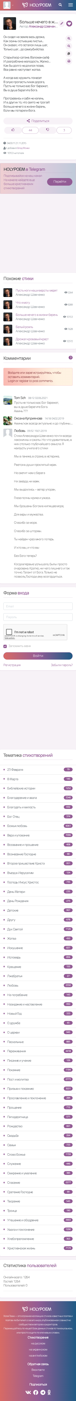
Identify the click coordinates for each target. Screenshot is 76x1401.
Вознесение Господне (38, 854)
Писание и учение (38, 1060)
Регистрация (11, 665)
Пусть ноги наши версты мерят (36, 290)
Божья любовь (39, 826)
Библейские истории (39, 788)
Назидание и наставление (38, 1004)
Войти (38, 656)
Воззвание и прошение (38, 845)
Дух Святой (39, 929)
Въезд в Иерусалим (38, 873)
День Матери (38, 892)
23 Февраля (38, 770)
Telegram (38, 1376)
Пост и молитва (39, 1079)
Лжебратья (38, 976)
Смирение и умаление (38, 1173)
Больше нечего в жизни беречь (37, 315)
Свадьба (38, 1136)
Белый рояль (24, 327)
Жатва (38, 938)
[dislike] (48, 130)
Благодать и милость (38, 807)
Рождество (38, 1126)
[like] (13, 130)
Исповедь (38, 957)
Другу (38, 920)
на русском (38, 1343)
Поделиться (40, 121)
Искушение (38, 948)
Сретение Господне (38, 1192)
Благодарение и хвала (39, 798)
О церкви (38, 1032)
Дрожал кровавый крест (32, 339)
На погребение (38, 995)
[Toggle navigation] (70, 5)
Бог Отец (38, 817)
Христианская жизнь (39, 1248)
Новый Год (38, 1014)
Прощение (38, 1107)
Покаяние (39, 1070)
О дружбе (38, 1023)
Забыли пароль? (62, 665)
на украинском (38, 1349)
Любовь (39, 985)
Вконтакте (38, 1370)
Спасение (39, 1183)
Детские (38, 910)
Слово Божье (39, 1154)
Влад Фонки (23, 148)
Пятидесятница (38, 1117)
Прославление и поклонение (38, 1098)
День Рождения (38, 901)
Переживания (39, 1051)
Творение (38, 1201)
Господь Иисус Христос (38, 882)
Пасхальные (38, 1042)
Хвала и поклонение (39, 1230)
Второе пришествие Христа (38, 863)
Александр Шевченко (43, 26)
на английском (38, 1355)
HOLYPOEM (14, 169)
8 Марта (38, 779)
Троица (38, 1211)
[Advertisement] (38, 235)
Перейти (59, 181)
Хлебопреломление (38, 1239)
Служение (38, 1164)
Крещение (38, 967)
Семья (38, 1145)
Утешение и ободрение (39, 1220)
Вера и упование (39, 835)
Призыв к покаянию (39, 1089)
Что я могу (23, 303)
